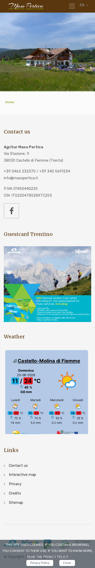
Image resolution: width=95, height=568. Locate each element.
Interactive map (22, 475)
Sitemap (16, 503)
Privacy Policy (39, 563)
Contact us (18, 466)
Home (9, 102)
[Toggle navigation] (72, 6)
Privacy (15, 484)
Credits (15, 493)
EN (82, 5)
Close (67, 563)
